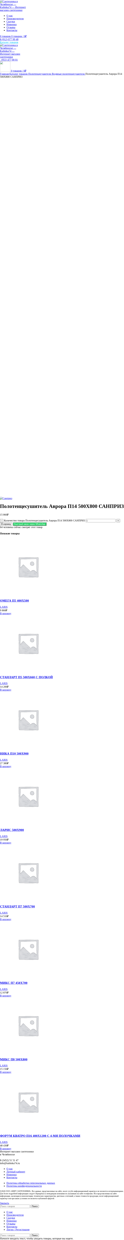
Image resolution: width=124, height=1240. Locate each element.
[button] (29, 524)
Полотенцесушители (40, 73)
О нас (9, 1168)
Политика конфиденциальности (24, 1186)
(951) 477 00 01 (9, 59)
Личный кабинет (15, 1171)
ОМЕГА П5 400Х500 (14, 600)
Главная (4, 73)
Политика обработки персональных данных (30, 1183)
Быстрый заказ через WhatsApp (29, 524)
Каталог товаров (18, 73)
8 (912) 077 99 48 (9, 39)
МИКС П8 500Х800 (13, 1059)
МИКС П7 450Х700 (13, 983)
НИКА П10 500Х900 (14, 753)
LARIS (4, 607)
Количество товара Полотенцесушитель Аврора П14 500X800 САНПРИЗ (44, 520)
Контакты (11, 1177)
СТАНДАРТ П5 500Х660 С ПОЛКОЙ (26, 677)
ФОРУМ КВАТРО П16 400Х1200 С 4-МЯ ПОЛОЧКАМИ (40, 1136)
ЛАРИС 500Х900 (12, 830)
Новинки (11, 1174)
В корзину (6, 524)
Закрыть (4, 1203)
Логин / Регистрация (17, 1229)
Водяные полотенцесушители (68, 73)
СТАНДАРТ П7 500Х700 (17, 906)
